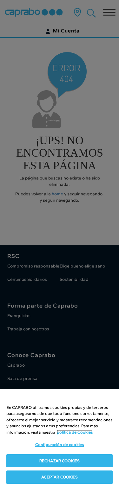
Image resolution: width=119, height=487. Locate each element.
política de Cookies (75, 432)
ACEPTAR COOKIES (59, 477)
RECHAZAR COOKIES (59, 460)
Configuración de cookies (59, 444)
